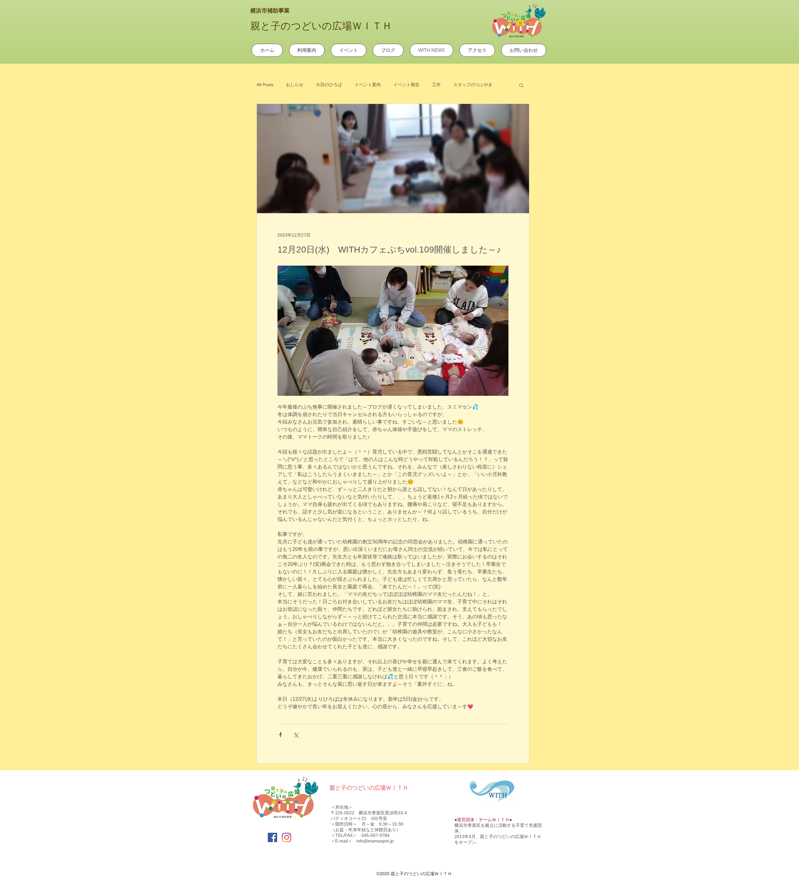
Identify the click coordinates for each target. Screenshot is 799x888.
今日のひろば (329, 84)
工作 (436, 84)
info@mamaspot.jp (375, 840)
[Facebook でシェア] (280, 735)
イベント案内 (368, 84)
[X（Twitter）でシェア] (296, 735)
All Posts (265, 84)
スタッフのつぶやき (473, 84)
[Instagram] (286, 837)
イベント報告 (406, 84)
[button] (521, 84)
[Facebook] (272, 837)
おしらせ (294, 84)
